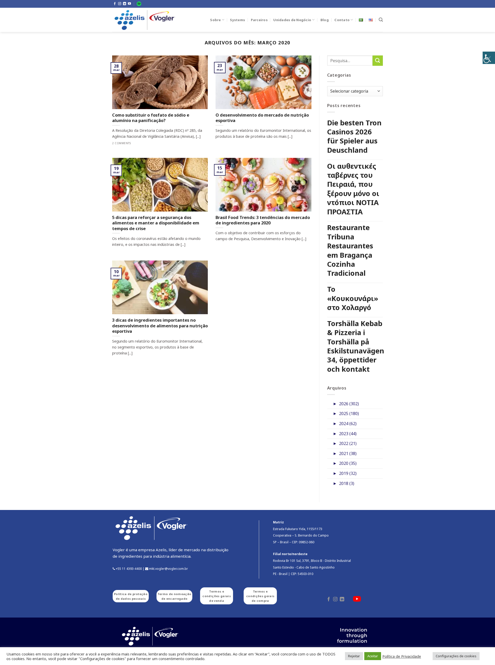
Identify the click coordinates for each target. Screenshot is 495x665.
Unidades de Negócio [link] (292, 20)
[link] (489, 58)
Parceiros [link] (259, 20)
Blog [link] (324, 20)
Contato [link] (342, 20)
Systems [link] (237, 20)
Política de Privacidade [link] (401, 656)
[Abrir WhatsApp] (482, 652)
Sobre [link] (215, 20)
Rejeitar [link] (354, 656)
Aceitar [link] (372, 656)
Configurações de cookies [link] (456, 656)
